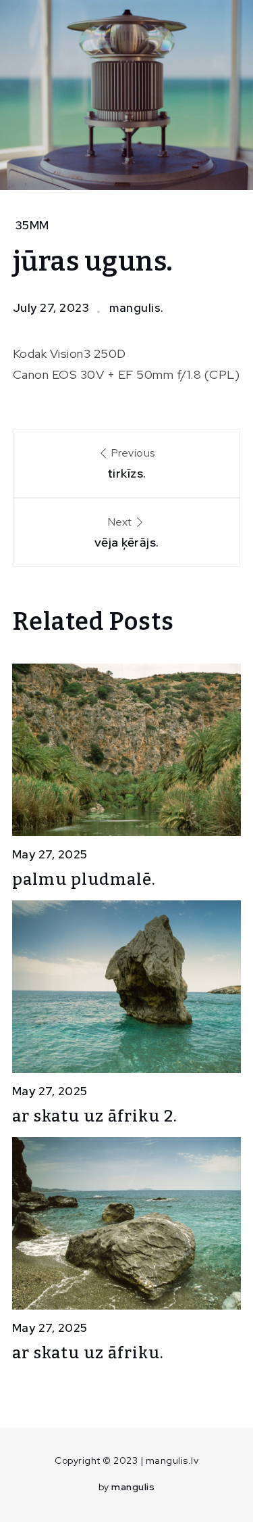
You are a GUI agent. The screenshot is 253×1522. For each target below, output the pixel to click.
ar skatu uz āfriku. (88, 1352)
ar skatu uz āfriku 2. (94, 1116)
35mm (32, 225)
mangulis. (136, 307)
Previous (131, 463)
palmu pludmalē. (84, 879)
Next (126, 532)
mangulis (132, 1487)
